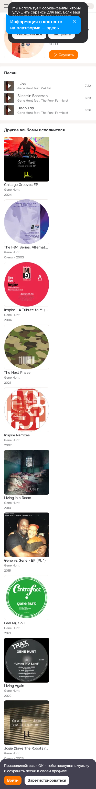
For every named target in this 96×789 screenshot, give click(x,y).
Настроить (61, 34)
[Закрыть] (74, 22)
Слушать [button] (66, 54)
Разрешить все (29, 34)
